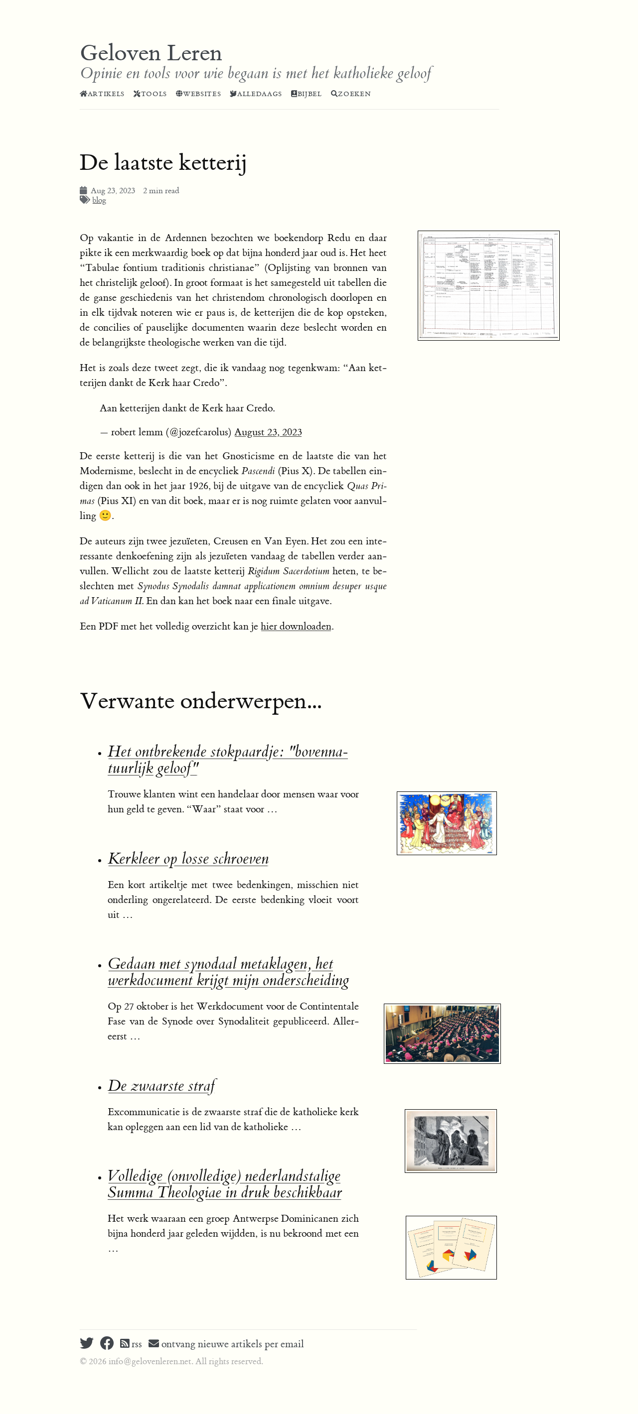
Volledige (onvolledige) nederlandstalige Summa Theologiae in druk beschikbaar (225, 1184)
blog (99, 200)
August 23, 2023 (268, 432)
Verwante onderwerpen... (200, 701)
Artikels (106, 94)
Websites (202, 94)
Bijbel (310, 94)
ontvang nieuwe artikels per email (231, 1344)
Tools (154, 94)
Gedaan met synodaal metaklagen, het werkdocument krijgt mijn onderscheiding (228, 972)
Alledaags (259, 94)
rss (135, 1344)
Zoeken (354, 94)
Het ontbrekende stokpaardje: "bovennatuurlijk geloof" (228, 760)
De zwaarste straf (161, 1086)
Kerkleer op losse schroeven (188, 859)
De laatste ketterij (163, 162)
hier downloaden (296, 626)
